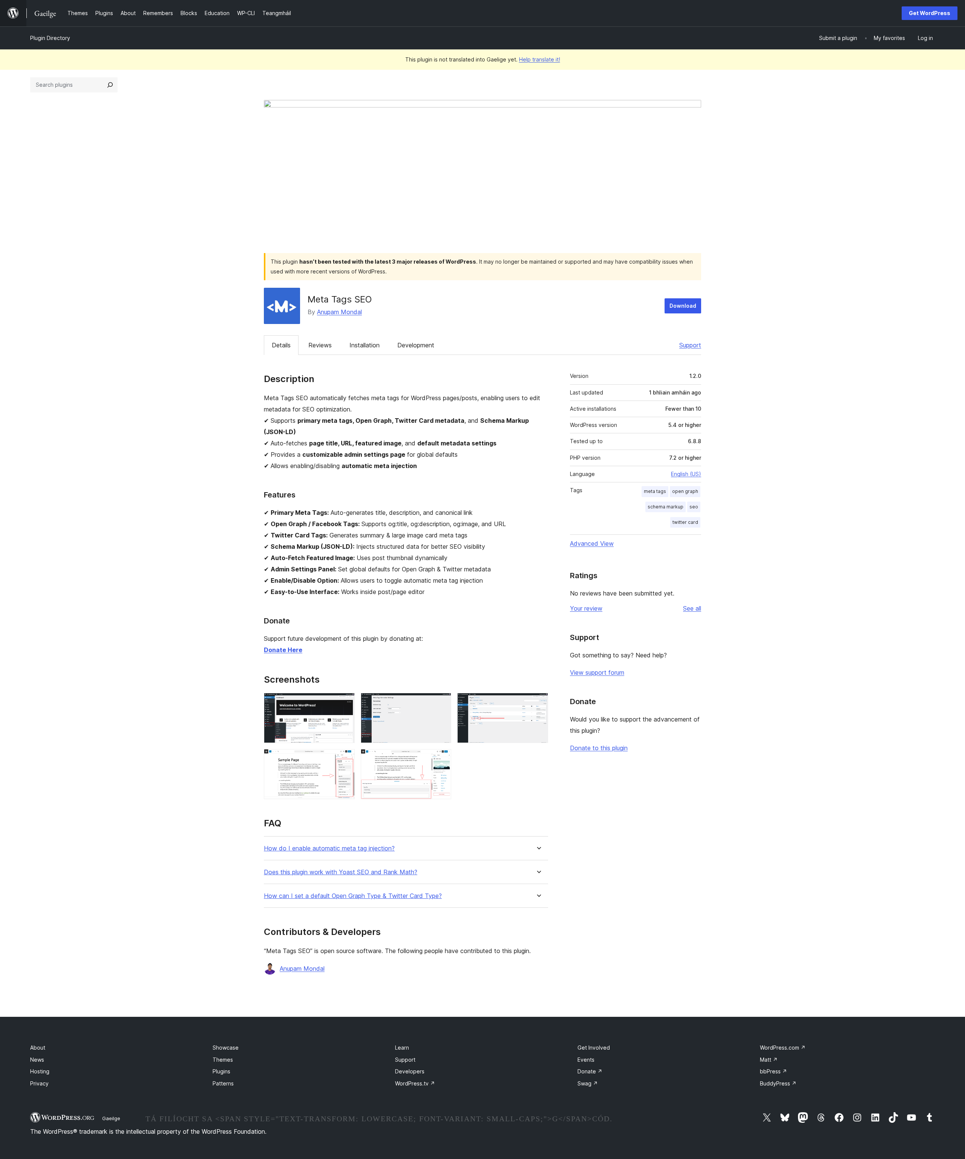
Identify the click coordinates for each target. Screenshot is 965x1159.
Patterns (223, 1083)
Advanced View (592, 543)
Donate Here (283, 650)
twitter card (685, 522)
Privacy (39, 1083)
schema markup (665, 507)
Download (682, 305)
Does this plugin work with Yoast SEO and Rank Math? (340, 872)
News (37, 1059)
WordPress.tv (415, 1083)
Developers (409, 1071)
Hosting (39, 1071)
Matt (769, 1059)
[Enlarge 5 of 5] (441, 759)
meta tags (655, 491)
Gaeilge (111, 1118)
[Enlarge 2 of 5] (441, 703)
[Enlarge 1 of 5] (344, 703)
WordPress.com (783, 1047)
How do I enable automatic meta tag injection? (329, 848)
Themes (223, 1059)
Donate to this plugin (599, 748)
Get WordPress (929, 13)
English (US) (686, 474)
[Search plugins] (110, 84)
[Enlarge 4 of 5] (344, 759)
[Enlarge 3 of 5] (538, 703)
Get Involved (593, 1047)
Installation (364, 345)
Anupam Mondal (339, 312)
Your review (586, 608)
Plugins (221, 1071)
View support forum (597, 672)
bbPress (773, 1071)
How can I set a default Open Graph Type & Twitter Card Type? (353, 896)
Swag (587, 1083)
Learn (402, 1047)
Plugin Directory (50, 38)
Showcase (226, 1047)
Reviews (320, 345)
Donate (589, 1071)
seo (693, 507)
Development (415, 345)
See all (692, 608)
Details (281, 345)
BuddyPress (778, 1083)
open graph (685, 491)
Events (585, 1059)
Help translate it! (539, 59)
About (37, 1047)
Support (690, 345)
